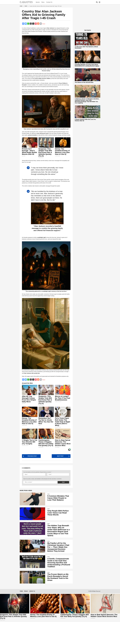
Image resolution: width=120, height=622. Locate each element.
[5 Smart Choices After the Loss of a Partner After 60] (87, 111)
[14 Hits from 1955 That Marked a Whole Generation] (87, 39)
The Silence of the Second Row (84, 82)
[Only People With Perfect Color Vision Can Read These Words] (32, 513)
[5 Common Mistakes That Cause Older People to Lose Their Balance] (32, 499)
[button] (97, 2)
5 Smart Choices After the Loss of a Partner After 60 (85, 120)
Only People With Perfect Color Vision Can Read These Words (58, 513)
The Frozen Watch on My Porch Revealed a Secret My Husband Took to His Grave (57, 577)
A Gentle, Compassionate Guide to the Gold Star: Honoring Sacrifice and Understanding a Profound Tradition (58, 563)
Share (43, 23)
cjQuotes (26, 2)
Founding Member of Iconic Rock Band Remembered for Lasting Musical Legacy (87, 65)
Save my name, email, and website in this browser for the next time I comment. (42, 478)
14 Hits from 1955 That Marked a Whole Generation (86, 47)
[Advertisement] (87, 20)
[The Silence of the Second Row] (87, 74)
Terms (21, 591)
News (43, 2)
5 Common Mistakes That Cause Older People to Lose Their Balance (58, 498)
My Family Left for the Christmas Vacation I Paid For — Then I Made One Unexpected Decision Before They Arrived (58, 547)
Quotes (38, 2)
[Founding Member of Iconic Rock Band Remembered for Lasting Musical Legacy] (87, 57)
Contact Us (49, 2)
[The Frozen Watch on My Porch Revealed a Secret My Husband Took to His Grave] (32, 577)
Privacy (26, 591)
